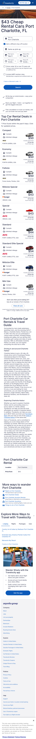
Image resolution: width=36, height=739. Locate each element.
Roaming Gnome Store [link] (9, 630)
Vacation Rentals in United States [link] (12, 644)
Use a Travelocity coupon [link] (10, 711)
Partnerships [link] (6, 620)
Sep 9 (10, 56)
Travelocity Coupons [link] (9, 660)
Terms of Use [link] (6, 681)
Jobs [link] (4, 614)
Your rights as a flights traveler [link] (11, 714)
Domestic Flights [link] (7, 650)
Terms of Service (20, 737)
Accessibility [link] (6, 687)
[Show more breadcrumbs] (3, 8)
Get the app (18, 593)
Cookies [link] (5, 678)
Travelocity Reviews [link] (9, 657)
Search (18, 87)
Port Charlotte (13, 39)
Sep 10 (25, 56)
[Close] (33, 720)
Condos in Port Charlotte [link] (10, 544)
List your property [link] (8, 617)
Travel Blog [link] (6, 666)
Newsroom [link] (6, 623)
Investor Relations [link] (8, 626)
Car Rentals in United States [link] (11, 654)
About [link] (4, 611)
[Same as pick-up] (18, 49)
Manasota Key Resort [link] (9, 540)
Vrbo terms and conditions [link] (10, 684)
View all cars (18, 306)
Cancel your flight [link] (8, 705)
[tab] (5, 524)
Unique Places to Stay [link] (9, 663)
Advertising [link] (6, 633)
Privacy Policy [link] (7, 674)
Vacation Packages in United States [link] (13, 647)
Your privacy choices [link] (9, 690)
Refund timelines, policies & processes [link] (13, 708)
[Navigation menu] (33, 2)
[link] (18, 491)
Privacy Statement (8, 737)
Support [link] (5, 698)
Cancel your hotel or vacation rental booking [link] (15, 702)
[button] (18, 81)
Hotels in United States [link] (9, 641)
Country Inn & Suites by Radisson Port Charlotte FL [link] (17, 530)
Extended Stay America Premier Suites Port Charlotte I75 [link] (16, 535)
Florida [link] (8, 7)
